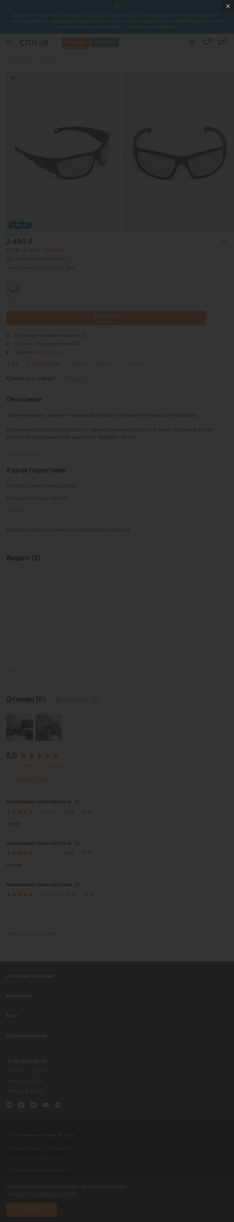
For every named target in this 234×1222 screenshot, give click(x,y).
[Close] (228, 6)
